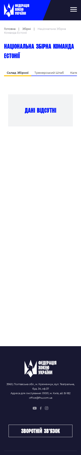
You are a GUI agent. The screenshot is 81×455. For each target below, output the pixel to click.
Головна (10, 29)
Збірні (26, 29)
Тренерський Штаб (49, 72)
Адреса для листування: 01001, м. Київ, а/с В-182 (40, 393)
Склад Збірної (18, 72)
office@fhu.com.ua (40, 397)
